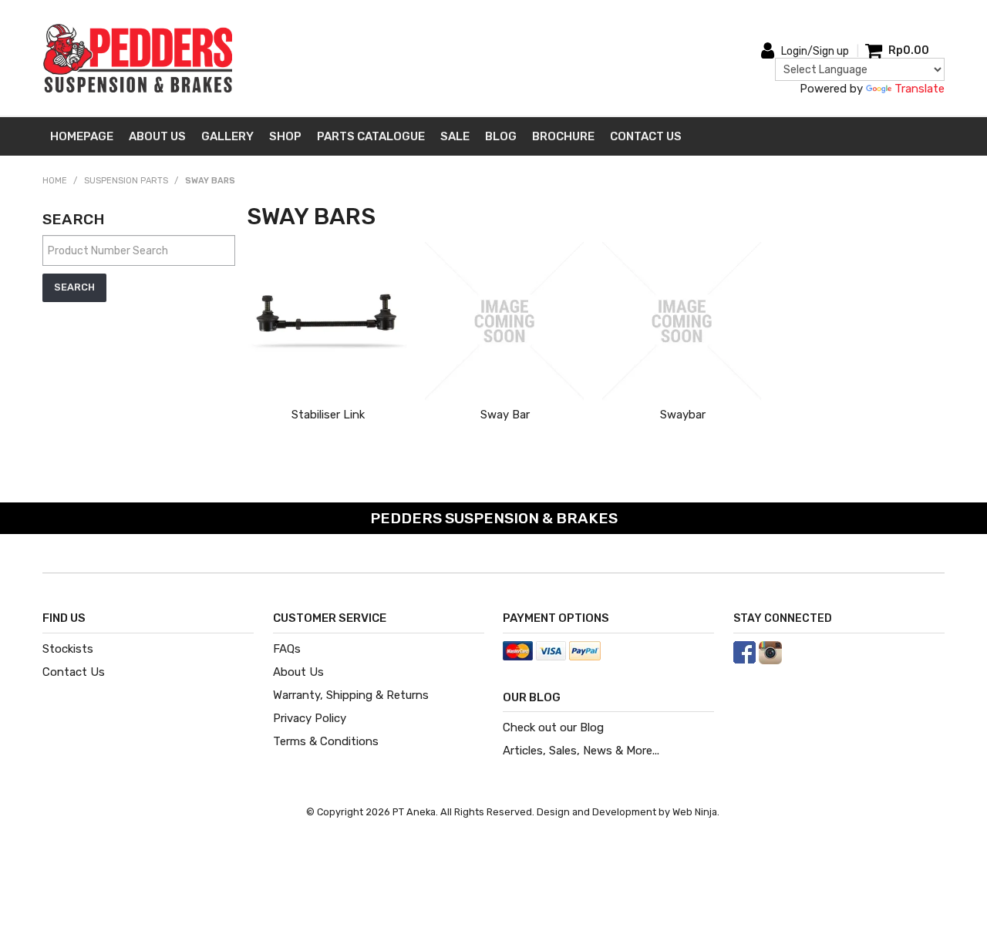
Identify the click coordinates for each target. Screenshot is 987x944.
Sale (455, 136)
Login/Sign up (815, 51)
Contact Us (646, 136)
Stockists (67, 649)
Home (54, 181)
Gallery (227, 136)
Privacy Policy (309, 718)
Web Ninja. (695, 812)
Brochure (563, 136)
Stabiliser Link (328, 415)
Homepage (81, 136)
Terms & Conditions (326, 741)
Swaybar (683, 415)
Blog (501, 136)
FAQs (287, 649)
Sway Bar (505, 415)
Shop (285, 136)
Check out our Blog (553, 727)
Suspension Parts (126, 181)
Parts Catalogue (371, 136)
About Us (157, 136)
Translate (919, 89)
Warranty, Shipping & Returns (351, 695)
